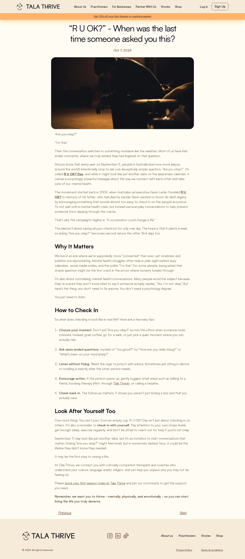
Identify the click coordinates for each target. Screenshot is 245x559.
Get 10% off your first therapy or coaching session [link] (122, 16)
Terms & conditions (212, 549)
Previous (64, 512)
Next (183, 512)
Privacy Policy (184, 549)
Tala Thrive (121, 383)
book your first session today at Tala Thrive (95, 483)
